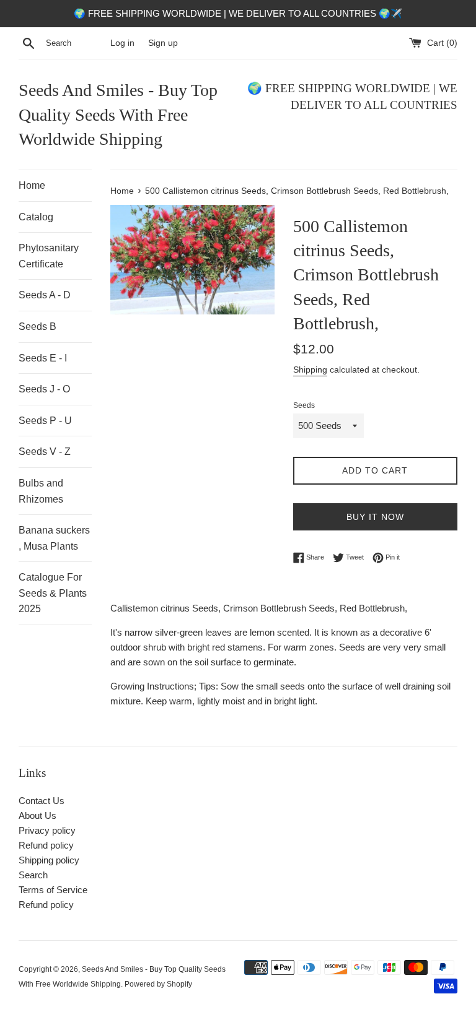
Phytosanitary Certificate (49, 256)
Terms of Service (53, 889)
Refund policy (46, 845)
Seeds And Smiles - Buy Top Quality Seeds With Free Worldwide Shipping (118, 114)
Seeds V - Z (45, 451)
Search (33, 875)
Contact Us (41, 800)
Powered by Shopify (158, 984)
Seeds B (37, 326)
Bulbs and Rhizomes (41, 491)
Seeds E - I (43, 358)
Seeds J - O (44, 389)
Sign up (163, 43)
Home (32, 185)
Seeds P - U (45, 420)
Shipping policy (49, 860)
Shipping (310, 369)
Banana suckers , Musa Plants (54, 538)
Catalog (36, 217)
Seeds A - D (45, 295)
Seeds (304, 405)
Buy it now (375, 517)
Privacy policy (47, 830)
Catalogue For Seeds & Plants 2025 (53, 593)
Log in (122, 43)
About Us (37, 815)
